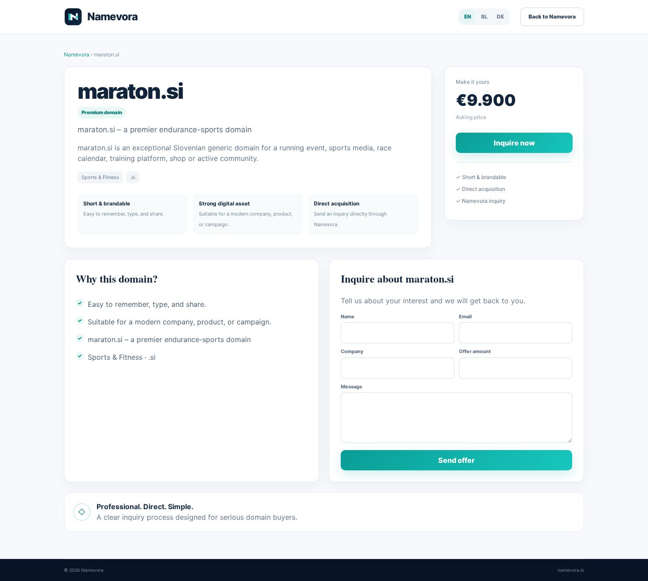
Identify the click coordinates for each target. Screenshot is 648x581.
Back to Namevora (552, 16)
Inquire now (514, 142)
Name (347, 316)
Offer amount (475, 351)
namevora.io (571, 570)
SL (484, 16)
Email (465, 316)
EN (467, 16)
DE (500, 16)
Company (352, 351)
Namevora (77, 54)
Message (351, 387)
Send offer (456, 460)
